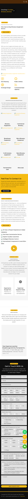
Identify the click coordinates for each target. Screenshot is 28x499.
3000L (11, 392)
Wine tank (21, 167)
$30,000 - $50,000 (20, 456)
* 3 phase (6, 450)
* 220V (13, 440)
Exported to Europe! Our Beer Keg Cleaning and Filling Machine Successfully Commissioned (7, 289)
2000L (5, 392)
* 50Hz (5, 446)
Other (23, 392)
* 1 (4, 414)
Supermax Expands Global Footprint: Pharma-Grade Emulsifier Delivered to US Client (20, 289)
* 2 (10, 414)
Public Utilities (18, 81)
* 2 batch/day (19, 419)
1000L (23, 390)
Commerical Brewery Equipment (20, 124)
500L (17, 390)
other (17, 408)
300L (11, 390)
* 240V (21, 440)
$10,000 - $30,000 (8, 456)
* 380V (5, 442)
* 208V (5, 440)
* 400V (13, 442)
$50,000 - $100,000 (8, 458)
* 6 (10, 406)
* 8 (16, 406)
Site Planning (5, 81)
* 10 (23, 406)
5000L (17, 392)
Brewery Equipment (7, 124)
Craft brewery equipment (7, 154)
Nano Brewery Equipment (21, 154)
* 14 (5, 408)
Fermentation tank (7, 168)
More (17, 458)
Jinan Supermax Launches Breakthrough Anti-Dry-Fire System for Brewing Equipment (14, 347)
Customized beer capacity (19, 88)
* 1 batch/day (7, 419)
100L (5, 390)
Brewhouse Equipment (7, 139)
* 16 (11, 408)
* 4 (4, 406)
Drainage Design (6, 87)
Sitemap (22, 496)
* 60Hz (13, 446)
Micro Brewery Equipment (21, 139)
